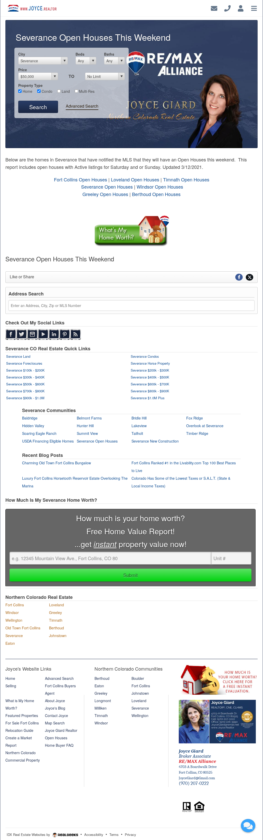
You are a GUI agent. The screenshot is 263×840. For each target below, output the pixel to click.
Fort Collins (14, 604)
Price (22, 69)
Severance (14, 635)
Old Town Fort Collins (22, 627)
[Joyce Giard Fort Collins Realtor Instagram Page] (32, 333)
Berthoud (56, 627)
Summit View (87, 433)
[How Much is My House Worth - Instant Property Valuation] (131, 230)
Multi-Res (86, 91)
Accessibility (93, 834)
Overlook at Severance (204, 425)
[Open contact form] (214, 8)
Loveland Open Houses (135, 179)
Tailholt (137, 433)
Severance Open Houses (107, 186)
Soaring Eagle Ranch (39, 433)
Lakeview (139, 425)
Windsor (12, 612)
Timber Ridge (197, 433)
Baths (109, 54)
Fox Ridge (194, 418)
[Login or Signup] (240, 8)
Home (27, 91)
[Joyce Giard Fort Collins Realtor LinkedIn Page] (54, 333)
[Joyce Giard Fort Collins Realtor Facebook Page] (10, 333)
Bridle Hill (139, 418)
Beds (80, 54)
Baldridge (29, 418)
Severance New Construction (155, 441)
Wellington (13, 620)
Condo (46, 91)
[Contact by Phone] (227, 8)
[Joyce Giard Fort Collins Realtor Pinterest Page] (64, 333)
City (21, 54)
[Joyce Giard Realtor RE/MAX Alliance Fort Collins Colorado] (217, 721)
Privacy (130, 834)
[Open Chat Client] (248, 825)
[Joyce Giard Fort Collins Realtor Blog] (75, 333)
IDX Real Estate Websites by (29, 834)
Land (65, 91)
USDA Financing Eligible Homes (48, 441)
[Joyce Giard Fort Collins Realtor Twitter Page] (21, 333)
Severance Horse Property (150, 363)
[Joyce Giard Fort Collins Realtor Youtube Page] (43, 333)
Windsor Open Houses (160, 186)
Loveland (56, 604)
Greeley (55, 612)
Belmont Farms (89, 418)
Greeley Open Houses (105, 194)
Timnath (55, 620)
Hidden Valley (33, 425)
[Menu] (254, 8)
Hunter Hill (85, 425)
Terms (114, 834)
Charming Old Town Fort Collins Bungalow (56, 462)
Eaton (10, 643)
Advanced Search (82, 106)
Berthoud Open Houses (156, 194)
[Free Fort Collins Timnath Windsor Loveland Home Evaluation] (218, 678)
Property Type (30, 85)
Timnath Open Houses (186, 179)
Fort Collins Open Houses (81, 179)
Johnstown (58, 635)
